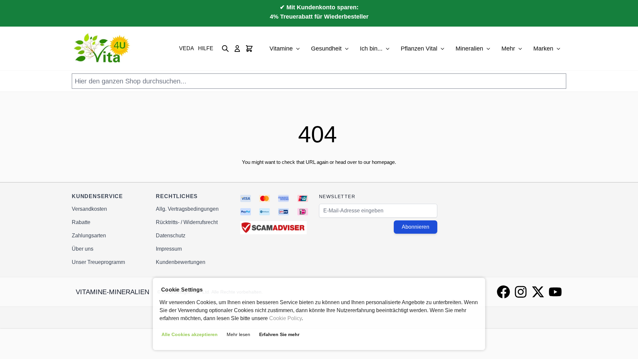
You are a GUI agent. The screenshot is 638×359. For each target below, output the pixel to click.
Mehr (508, 48)
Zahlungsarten (89, 235)
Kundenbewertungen (180, 262)
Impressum (169, 249)
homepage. (384, 162)
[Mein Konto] (237, 49)
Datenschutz (170, 235)
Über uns (82, 249)
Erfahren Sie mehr (279, 334)
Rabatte (81, 222)
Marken (543, 48)
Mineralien (469, 48)
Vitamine (281, 48)
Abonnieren (415, 227)
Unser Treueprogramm (98, 262)
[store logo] (103, 48)
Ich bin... (371, 48)
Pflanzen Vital (419, 48)
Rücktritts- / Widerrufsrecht (187, 222)
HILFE (205, 48)
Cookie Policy (285, 318)
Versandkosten (89, 209)
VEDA (186, 48)
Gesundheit (326, 48)
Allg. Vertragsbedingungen (187, 209)
